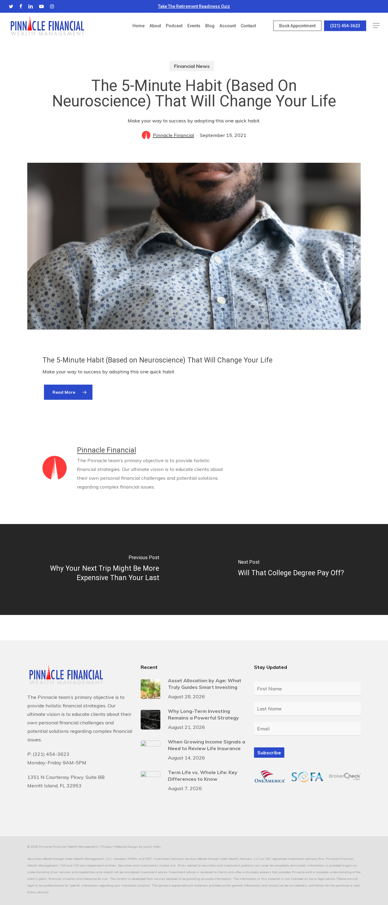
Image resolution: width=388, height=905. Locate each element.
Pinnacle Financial (173, 135)
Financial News (192, 66)
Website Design (126, 847)
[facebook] (20, 6)
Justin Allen (152, 847)
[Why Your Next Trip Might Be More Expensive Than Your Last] (97, 569)
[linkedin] (30, 6)
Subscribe (269, 753)
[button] (376, 25)
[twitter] (11, 6)
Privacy (107, 847)
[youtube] (41, 6)
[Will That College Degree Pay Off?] (291, 569)
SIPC (149, 859)
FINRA (132, 859)
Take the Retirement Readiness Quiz (194, 6)
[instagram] (52, 6)
